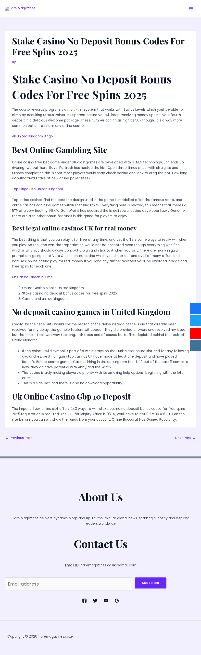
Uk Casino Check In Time (32, 277)
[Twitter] (95, 600)
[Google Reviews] (116, 600)
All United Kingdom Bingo (32, 136)
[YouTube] (106, 600)
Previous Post (18, 438)
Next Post (185, 438)
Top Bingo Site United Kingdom (37, 189)
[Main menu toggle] (191, 9)
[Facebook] (84, 600)
